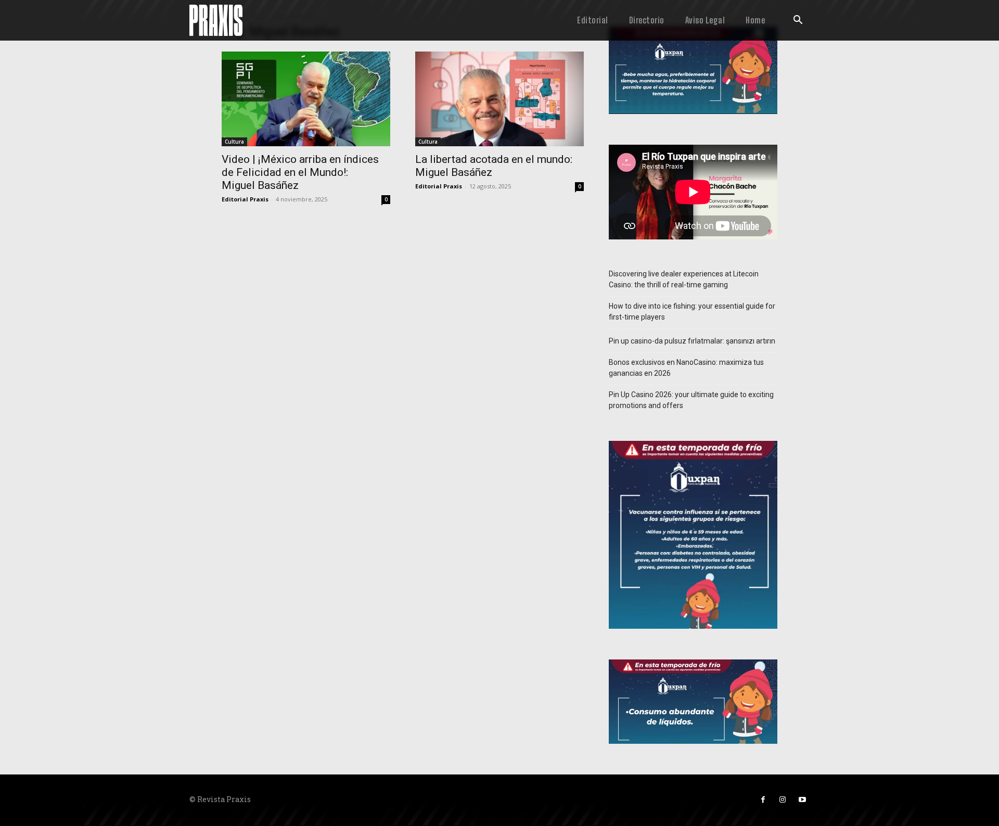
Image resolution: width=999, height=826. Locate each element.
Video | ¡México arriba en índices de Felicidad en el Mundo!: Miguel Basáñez (300, 172)
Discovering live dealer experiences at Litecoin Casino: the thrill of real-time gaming (684, 279)
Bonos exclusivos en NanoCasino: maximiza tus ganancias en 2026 (686, 367)
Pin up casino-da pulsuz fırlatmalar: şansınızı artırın (692, 341)
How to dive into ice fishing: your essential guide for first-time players (692, 311)
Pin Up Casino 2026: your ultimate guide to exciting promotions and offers (691, 400)
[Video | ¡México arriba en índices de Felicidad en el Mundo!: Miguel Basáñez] (306, 99)
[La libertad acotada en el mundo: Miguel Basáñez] (499, 99)
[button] (798, 21)
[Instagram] (782, 800)
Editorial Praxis (245, 199)
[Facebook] (762, 800)
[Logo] (215, 20)
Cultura (234, 141)
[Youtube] (802, 800)
